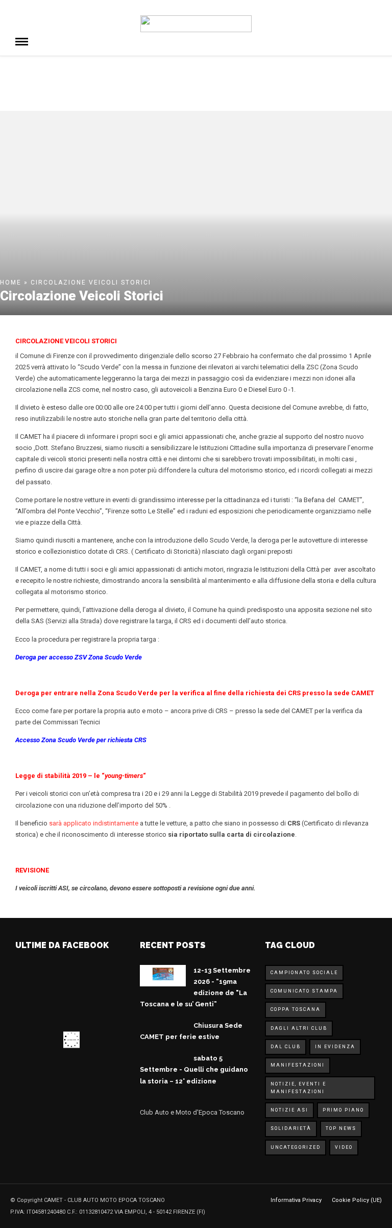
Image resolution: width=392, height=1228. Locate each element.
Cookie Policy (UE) (357, 1200)
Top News (341, 1128)
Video (344, 1147)
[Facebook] (150, 1137)
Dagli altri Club (299, 1028)
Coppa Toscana (296, 1009)
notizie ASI (289, 1110)
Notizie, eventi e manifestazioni (298, 1087)
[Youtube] (171, 1137)
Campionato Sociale (304, 972)
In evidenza (335, 1046)
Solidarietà (291, 1128)
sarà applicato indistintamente (93, 823)
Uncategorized (296, 1147)
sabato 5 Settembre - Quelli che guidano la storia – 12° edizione (194, 1069)
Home (10, 282)
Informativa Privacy (296, 1200)
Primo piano (343, 1110)
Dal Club (286, 1046)
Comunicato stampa (304, 991)
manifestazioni (298, 1065)
